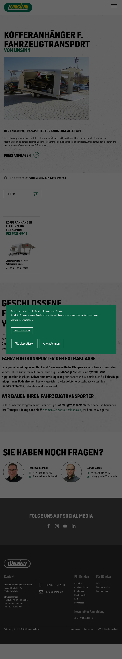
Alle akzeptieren (24, 343)
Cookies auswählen (22, 330)
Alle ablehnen (51, 343)
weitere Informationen (22, 319)
